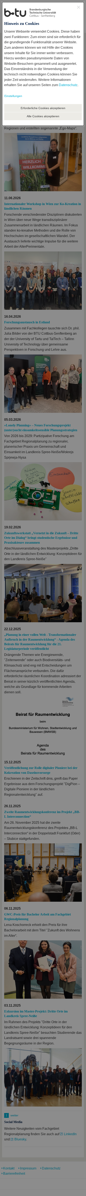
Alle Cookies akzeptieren (43, 116)
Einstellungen (13, 96)
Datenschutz (68, 85)
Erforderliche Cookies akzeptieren (43, 108)
